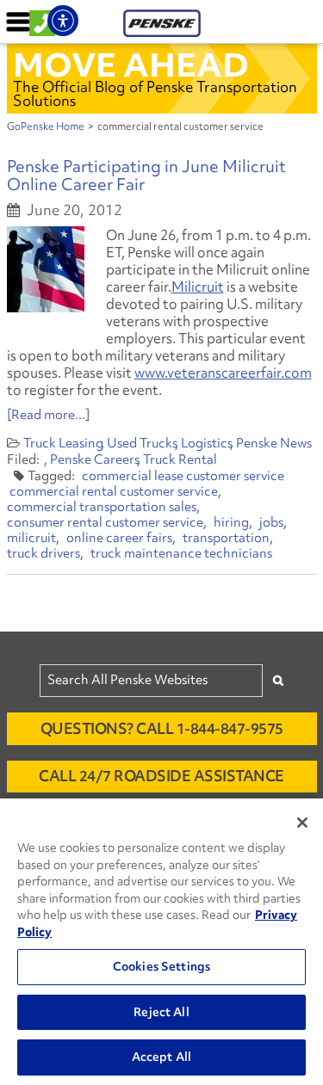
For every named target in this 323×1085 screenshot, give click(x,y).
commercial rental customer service (113, 491)
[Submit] (278, 680)
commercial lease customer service (183, 476)
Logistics (207, 443)
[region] (161, 941)
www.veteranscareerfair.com (223, 372)
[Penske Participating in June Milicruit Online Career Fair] (45, 269)
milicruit (31, 538)
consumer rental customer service (105, 522)
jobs (271, 522)
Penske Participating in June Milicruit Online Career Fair (146, 175)
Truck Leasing (63, 443)
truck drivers (43, 553)
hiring (231, 522)
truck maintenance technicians (181, 553)
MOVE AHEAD (131, 64)
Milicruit (197, 286)
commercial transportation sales (101, 507)
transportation (226, 538)
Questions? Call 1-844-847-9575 (161, 728)
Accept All (161, 1056)
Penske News (274, 443)
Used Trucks (142, 443)
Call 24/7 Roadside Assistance (161, 776)
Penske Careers (95, 459)
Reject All (161, 1012)
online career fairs (119, 538)
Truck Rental (180, 459)
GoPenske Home (45, 126)
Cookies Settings (161, 966)
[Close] (302, 822)
